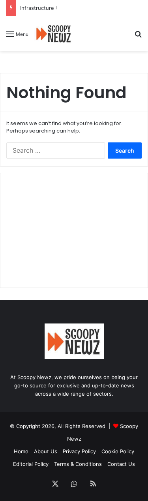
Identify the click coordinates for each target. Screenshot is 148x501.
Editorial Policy (31, 464)
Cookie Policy (117, 451)
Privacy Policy (79, 451)
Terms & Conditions (78, 464)
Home (21, 451)
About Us (45, 451)
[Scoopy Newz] (53, 33)
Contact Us (121, 464)
